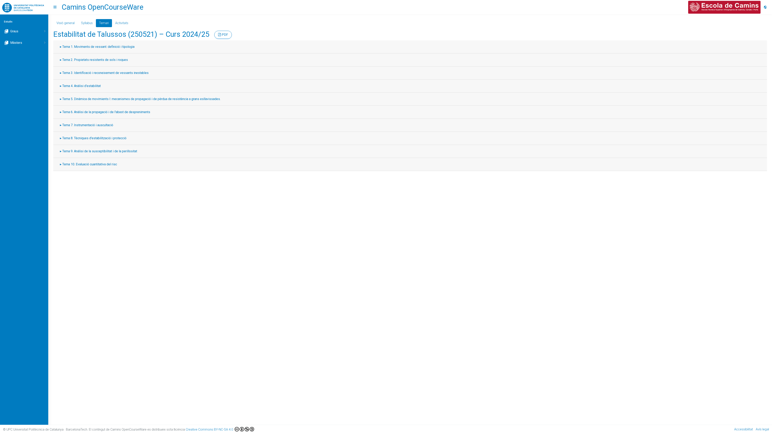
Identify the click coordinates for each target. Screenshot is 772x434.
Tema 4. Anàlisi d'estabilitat (81, 86)
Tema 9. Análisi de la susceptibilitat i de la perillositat (99, 151)
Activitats (121, 23)
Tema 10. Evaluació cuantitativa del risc (89, 164)
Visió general (65, 23)
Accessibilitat (743, 429)
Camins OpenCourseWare (102, 7)
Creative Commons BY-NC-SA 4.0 (210, 429)
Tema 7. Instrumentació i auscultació (87, 125)
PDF (224, 35)
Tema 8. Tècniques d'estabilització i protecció (94, 138)
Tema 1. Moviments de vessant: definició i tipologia (98, 47)
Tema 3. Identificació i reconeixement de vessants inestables (105, 73)
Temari (104, 23)
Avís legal (762, 429)
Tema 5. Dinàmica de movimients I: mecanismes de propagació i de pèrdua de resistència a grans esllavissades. (141, 99)
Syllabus (87, 23)
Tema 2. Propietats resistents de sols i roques (95, 60)
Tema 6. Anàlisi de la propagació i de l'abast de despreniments (106, 112)
